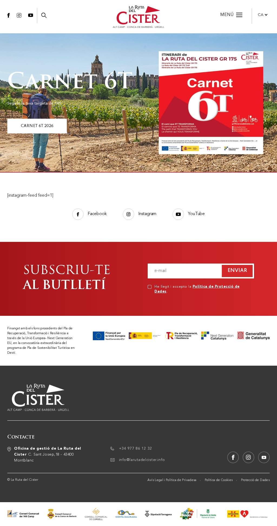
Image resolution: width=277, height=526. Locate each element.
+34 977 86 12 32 (135, 448)
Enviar (237, 270)
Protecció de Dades (255, 480)
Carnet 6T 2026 (37, 126)
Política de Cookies (219, 480)
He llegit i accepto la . (197, 289)
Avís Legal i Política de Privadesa (171, 480)
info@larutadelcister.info (142, 460)
